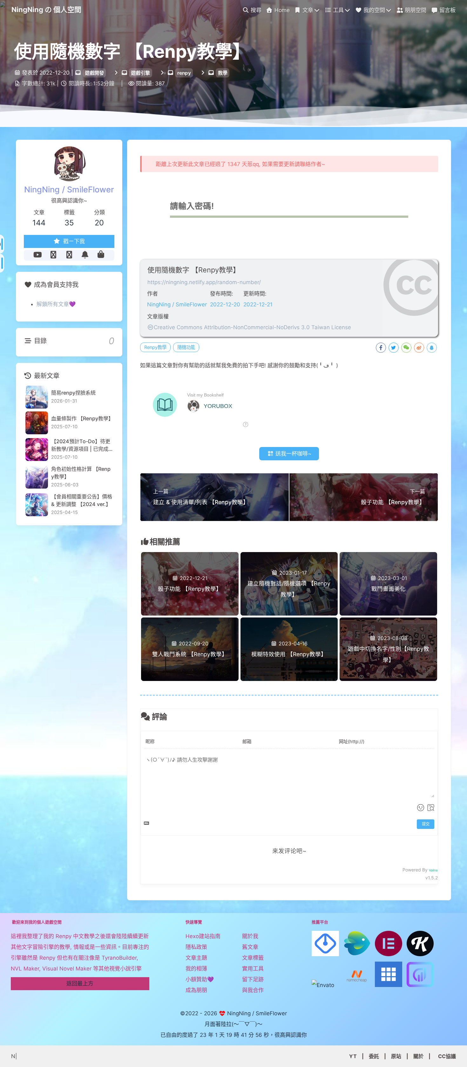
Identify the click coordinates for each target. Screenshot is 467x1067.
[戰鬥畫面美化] (388, 562)
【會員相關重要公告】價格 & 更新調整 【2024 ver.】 (81, 500)
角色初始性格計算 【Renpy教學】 (81, 472)
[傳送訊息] (85, 254)
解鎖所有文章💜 (56, 304)
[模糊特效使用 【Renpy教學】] (289, 628)
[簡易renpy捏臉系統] (36, 397)
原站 (396, 1056)
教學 (222, 73)
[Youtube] (37, 254)
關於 (418, 1056)
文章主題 (196, 958)
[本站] (69, 254)
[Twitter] (53, 254)
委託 (374, 1056)
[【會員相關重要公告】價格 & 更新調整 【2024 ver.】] (36, 504)
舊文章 (250, 947)
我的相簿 (196, 968)
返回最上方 (79, 983)
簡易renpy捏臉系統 (73, 393)
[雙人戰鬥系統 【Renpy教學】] (190, 628)
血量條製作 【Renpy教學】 (82, 418)
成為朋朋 (196, 990)
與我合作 (253, 990)
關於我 (250, 936)
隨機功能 (186, 347)
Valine (433, 870)
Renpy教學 (155, 347)
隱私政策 (196, 947)
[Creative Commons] (150, 327)
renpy (184, 73)
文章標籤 (253, 958)
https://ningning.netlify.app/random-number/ (204, 282)
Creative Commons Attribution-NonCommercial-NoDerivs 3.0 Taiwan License (252, 327)
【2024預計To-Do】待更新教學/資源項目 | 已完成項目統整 (80, 445)
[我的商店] (100, 254)
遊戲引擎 (140, 73)
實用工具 (253, 968)
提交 (426, 824)
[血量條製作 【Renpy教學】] (36, 422)
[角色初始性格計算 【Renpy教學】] (36, 477)
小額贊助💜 (200, 979)
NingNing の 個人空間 (46, 9)
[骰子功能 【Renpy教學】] (190, 562)
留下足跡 (253, 979)
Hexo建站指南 (203, 936)
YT (353, 1056)
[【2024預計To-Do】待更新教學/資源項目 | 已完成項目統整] (36, 449)
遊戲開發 (94, 73)
